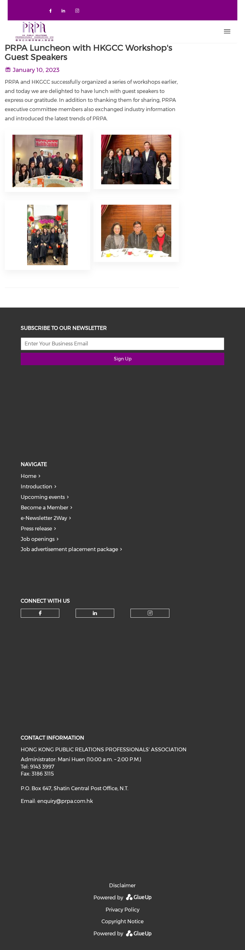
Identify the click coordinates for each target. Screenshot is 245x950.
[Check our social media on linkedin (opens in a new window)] (65, 12)
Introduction (36, 487)
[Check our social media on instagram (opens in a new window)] (78, 12)
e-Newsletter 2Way (44, 518)
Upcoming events (43, 497)
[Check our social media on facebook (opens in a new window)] (51, 12)
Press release (36, 529)
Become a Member (44, 508)
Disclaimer (122, 886)
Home (28, 476)
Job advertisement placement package (69, 549)
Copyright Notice (122, 921)
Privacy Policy (122, 910)
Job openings (38, 539)
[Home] (100, 31)
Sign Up (122, 359)
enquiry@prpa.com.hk (65, 801)
